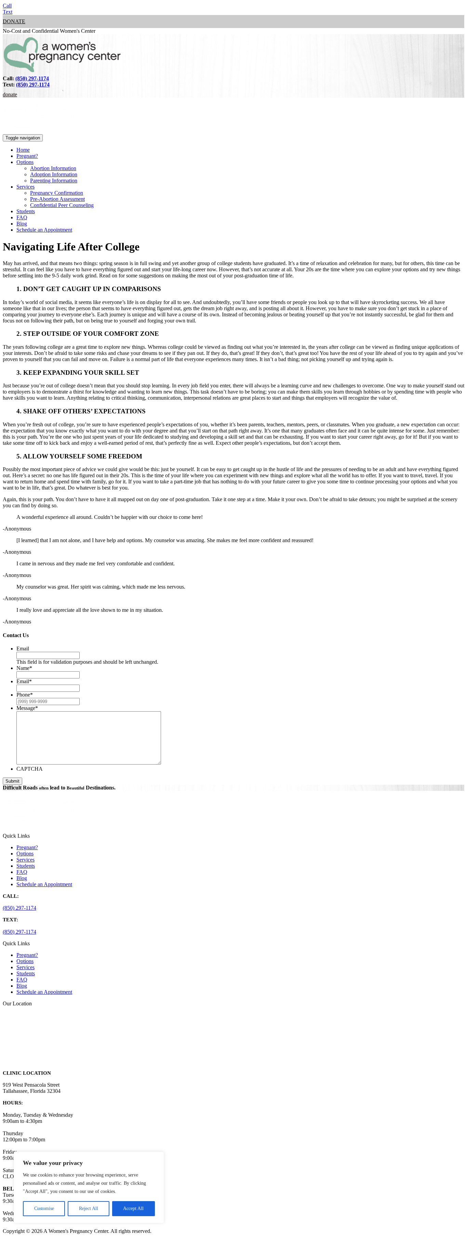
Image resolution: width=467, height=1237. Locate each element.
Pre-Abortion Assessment (57, 199)
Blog (21, 223)
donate (14, 21)
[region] (89, 1187)
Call (7, 6)
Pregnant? (27, 156)
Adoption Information (53, 174)
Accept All (133, 1208)
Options (25, 162)
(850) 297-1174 (32, 78)
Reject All (88, 1208)
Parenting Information (53, 180)
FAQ (21, 217)
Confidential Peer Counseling (62, 205)
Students (25, 211)
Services (25, 187)
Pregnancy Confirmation (56, 193)
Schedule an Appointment (44, 230)
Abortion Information (53, 168)
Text (7, 12)
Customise (44, 1208)
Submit (12, 781)
